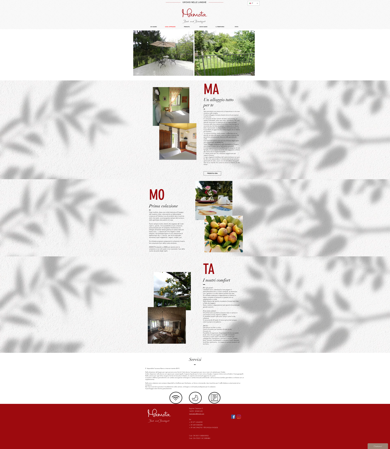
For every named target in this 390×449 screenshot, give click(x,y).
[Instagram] (239, 417)
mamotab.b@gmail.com (196, 414)
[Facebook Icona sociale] (233, 417)
